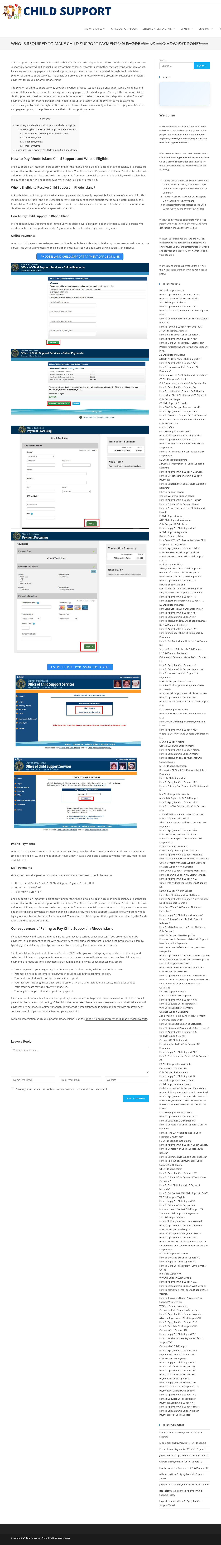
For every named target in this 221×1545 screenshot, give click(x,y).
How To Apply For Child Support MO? (178, 1350)
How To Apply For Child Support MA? (178, 697)
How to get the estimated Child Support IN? (181, 600)
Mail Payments (30, 145)
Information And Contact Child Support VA (181, 1209)
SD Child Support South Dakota (175, 1140)
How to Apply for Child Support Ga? (177, 1382)
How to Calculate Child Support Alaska (179, 298)
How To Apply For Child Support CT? (177, 439)
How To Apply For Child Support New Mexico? (182, 975)
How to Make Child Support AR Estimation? (181, 342)
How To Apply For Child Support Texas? (179, 1406)
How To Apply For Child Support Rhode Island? (183, 1096)
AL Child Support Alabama (172, 302)
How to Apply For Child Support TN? (177, 1334)
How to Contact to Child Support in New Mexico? (184, 979)
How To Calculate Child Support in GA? (179, 1386)
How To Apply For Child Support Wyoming (181, 1313)
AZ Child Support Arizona (172, 354)
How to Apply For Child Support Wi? (177, 1261)
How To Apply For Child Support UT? (178, 1173)
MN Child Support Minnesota (174, 794)
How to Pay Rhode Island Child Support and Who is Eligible (44, 125)
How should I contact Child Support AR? (179, 334)
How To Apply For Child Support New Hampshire (184, 955)
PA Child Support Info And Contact (177, 1080)
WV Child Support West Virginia (175, 1277)
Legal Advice (64, 1537)
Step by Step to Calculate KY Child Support (181, 649)
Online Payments (31, 137)
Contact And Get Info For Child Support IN (181, 588)
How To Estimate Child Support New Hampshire (184, 959)
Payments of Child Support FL (174, 1378)
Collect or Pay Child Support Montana (178, 850)
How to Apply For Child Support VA (177, 1201)
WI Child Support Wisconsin (173, 1253)
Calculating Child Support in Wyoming (178, 1310)
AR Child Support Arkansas (173, 330)
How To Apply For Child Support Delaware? (181, 471)
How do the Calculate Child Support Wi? (179, 1257)
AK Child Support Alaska (171, 290)
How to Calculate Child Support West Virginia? (182, 1285)
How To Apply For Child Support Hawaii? (180, 499)
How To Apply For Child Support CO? (178, 411)
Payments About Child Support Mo (177, 1354)
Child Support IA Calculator (173, 524)
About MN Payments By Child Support (179, 798)
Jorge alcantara (167, 1484)
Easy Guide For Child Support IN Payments (181, 592)
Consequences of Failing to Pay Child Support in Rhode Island (45, 149)
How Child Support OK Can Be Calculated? (180, 1023)
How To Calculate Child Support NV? (177, 1003)
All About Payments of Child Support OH (180, 1318)
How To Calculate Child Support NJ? (177, 1398)
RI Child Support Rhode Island (174, 1084)
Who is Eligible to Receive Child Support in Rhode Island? (47, 129)
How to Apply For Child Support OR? (178, 1052)
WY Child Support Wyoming (173, 1306)
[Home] (111, 43)
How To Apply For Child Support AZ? (177, 362)
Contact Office (166, 427)
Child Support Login (169, 399)
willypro (163, 1461)
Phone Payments (31, 141)
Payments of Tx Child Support (174, 1414)
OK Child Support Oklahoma (173, 1011)
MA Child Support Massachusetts (176, 681)
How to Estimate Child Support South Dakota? (183, 1156)
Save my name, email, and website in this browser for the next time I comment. (62, 1089)
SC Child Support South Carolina (175, 1112)
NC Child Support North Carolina (176, 866)
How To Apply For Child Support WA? (178, 1237)
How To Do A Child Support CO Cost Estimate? (183, 415)
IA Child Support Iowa (170, 516)
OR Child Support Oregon (172, 1035)
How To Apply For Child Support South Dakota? (183, 1144)
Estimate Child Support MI (172, 777)
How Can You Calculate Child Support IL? (180, 576)
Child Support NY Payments (173, 1358)
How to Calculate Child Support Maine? (179, 753)
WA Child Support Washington (174, 1229)
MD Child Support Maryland (173, 709)
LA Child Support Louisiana (173, 653)
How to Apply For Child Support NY (177, 1362)
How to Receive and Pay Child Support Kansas (182, 620)
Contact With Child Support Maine (176, 745)
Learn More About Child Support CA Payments (183, 395)
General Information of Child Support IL (179, 572)
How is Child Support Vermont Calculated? (181, 1221)
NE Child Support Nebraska (173, 902)
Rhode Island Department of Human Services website (116, 1019)
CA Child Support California (173, 379)
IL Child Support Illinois (171, 564)
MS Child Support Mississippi (174, 818)
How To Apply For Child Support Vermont (180, 1225)
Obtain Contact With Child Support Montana (182, 862)
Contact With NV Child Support (175, 995)
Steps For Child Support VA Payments (178, 1213)
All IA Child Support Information (175, 520)
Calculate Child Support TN (173, 1330)
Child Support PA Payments (173, 1072)
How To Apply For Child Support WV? (178, 1281)
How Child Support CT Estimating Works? (180, 435)
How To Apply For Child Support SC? (177, 1116)
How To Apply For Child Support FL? (177, 1370)
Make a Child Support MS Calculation (178, 834)
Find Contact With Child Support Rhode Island (182, 1088)
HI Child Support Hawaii (171, 491)
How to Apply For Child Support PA (177, 1076)
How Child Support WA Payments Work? (180, 1233)
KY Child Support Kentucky (173, 624)
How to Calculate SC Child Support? (177, 1120)
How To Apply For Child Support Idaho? (179, 548)
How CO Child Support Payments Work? (179, 407)
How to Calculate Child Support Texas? (179, 1410)
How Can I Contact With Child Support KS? (181, 608)
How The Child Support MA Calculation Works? (183, 693)
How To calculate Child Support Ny (177, 1366)
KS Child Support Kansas (171, 604)
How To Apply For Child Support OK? (178, 1031)
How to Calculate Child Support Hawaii (179, 504)
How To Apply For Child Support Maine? (179, 749)
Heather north (166, 1468)
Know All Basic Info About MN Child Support (181, 814)
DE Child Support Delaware (173, 459)
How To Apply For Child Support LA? (177, 665)
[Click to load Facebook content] (184, 94)
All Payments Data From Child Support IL (180, 568)
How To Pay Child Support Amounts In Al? (180, 326)
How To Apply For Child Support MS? (178, 830)
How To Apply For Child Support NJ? (177, 1394)
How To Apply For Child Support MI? (178, 782)
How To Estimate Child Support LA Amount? (182, 669)
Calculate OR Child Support (173, 1040)
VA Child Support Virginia (172, 1197)
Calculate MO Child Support (173, 1346)
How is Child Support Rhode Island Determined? (184, 1092)
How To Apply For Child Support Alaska (179, 294)
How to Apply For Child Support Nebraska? (181, 915)
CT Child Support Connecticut (174, 431)
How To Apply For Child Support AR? (178, 338)
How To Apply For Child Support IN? (177, 596)
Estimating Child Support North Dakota (179, 894)
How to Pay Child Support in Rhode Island (44, 133)
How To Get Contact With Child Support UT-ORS (183, 1193)
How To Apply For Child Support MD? (178, 729)
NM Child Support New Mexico (175, 963)
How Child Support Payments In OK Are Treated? (184, 1027)
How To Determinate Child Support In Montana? (184, 858)
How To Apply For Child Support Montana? (181, 854)
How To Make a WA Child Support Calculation (182, 1241)
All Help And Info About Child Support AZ (180, 358)
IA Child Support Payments (173, 532)
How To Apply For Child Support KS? (177, 612)
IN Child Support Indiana (172, 584)
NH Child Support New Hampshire (177, 935)
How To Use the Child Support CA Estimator (181, 391)
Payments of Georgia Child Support (177, 1390)
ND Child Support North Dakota (175, 890)
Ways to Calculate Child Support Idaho (179, 552)
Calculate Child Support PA (173, 1068)
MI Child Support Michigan (173, 765)
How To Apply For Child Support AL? (177, 306)
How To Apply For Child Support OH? (178, 1322)
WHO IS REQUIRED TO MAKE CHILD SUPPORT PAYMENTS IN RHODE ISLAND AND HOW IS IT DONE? (182, 1104)
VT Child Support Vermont (172, 1217)
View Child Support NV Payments (176, 1007)
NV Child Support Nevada (172, 991)
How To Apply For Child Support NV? (178, 999)
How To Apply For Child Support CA (177, 387)
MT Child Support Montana (173, 846)
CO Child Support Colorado (173, 403)
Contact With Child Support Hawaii (177, 495)
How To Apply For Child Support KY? (177, 628)
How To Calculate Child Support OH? (178, 1326)
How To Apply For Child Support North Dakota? (183, 898)
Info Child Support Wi (170, 1273)
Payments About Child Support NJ (176, 1402)
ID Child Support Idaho (171, 536)
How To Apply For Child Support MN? (178, 802)
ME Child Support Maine (171, 741)
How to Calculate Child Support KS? (177, 616)
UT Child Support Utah (170, 1168)
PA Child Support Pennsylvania (175, 1064)
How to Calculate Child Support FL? (177, 1374)
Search (162, 60)
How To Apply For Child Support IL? (177, 580)
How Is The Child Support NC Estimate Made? (182, 874)
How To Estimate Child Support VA (177, 1205)
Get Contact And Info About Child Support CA (182, 383)
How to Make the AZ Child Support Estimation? (183, 374)
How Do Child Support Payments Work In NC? (182, 870)
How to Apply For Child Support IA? (177, 528)
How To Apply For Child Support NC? (178, 878)
